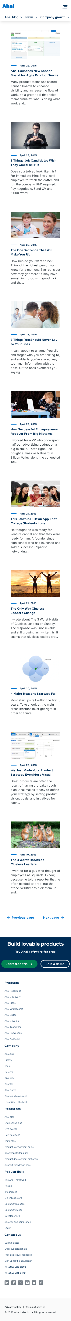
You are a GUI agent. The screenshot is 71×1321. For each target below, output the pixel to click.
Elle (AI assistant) (14, 1197)
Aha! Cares (10, 1090)
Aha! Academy (12, 1039)
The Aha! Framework (15, 1179)
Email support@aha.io (16, 1248)
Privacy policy (13, 1307)
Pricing (8, 1185)
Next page (51, 917)
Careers (9, 1072)
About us (9, 1054)
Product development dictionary (21, 1159)
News (29, 17)
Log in (8, 1228)
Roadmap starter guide (16, 1153)
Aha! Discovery (13, 996)
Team (7, 1066)
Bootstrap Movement (16, 1096)
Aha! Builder (11, 1014)
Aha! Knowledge (13, 1033)
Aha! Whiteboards (14, 1008)
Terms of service (35, 1307)
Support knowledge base (18, 1165)
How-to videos (12, 1135)
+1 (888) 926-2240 (15, 1266)
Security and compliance (18, 1221)
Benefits (9, 1084)
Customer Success (14, 1203)
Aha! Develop (12, 1020)
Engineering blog (13, 1122)
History (8, 1060)
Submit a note (12, 1242)
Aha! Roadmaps (13, 990)
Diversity (9, 1078)
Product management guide (19, 1147)
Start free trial (17, 964)
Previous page (23, 917)
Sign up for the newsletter (18, 1260)
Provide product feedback (18, 1254)
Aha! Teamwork (13, 1027)
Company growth (53, 17)
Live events (11, 1129)
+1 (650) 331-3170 (15, 1272)
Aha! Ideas (10, 1002)
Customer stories (13, 1209)
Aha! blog (12, 17)
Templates (10, 1141)
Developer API (12, 1215)
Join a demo (55, 964)
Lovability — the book (16, 1102)
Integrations (11, 1191)
